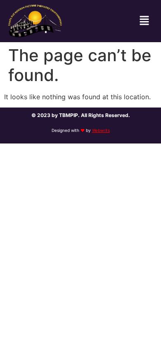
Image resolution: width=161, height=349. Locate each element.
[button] (144, 21)
